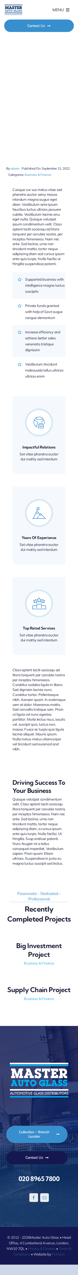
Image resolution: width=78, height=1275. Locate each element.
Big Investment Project (39, 949)
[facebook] (33, 1197)
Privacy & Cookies (42, 1248)
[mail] (44, 1197)
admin (15, 168)
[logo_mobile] (13, 6)
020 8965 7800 (39, 1179)
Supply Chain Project (39, 989)
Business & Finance (38, 175)
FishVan (58, 1254)
